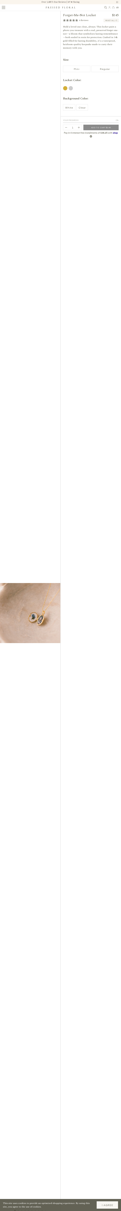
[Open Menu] (3, 7)
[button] (75, 20)
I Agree (107, 1205)
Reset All (110, 20)
